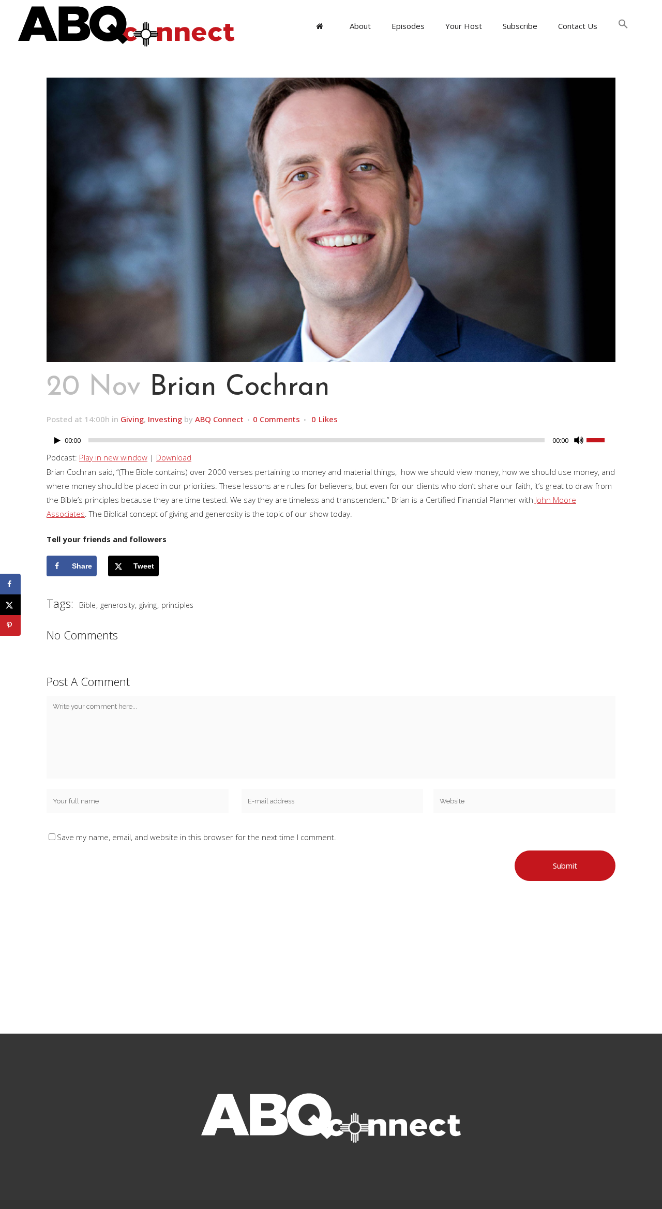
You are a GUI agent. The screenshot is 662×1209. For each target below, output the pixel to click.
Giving (132, 419)
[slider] (600, 439)
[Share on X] (10, 604)
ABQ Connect (219, 419)
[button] (623, 26)
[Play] (57, 440)
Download (173, 457)
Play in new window (113, 457)
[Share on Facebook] (10, 584)
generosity (117, 605)
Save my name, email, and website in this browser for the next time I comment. (196, 837)
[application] (331, 443)
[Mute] (578, 440)
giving (148, 605)
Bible (87, 605)
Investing (165, 419)
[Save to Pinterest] (10, 625)
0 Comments (276, 419)
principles (177, 605)
